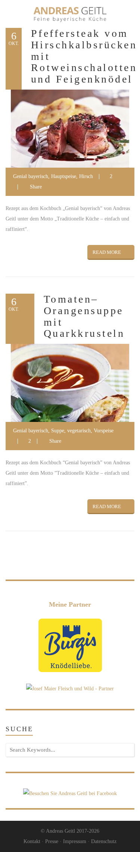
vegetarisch (79, 430)
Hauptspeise (63, 176)
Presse (51, 841)
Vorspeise (103, 430)
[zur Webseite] (70, 645)
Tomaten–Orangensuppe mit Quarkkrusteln (84, 316)
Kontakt (32, 841)
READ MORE (107, 252)
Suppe (57, 430)
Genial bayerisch (30, 176)
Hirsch (86, 176)
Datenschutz (103, 841)
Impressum (74, 841)
